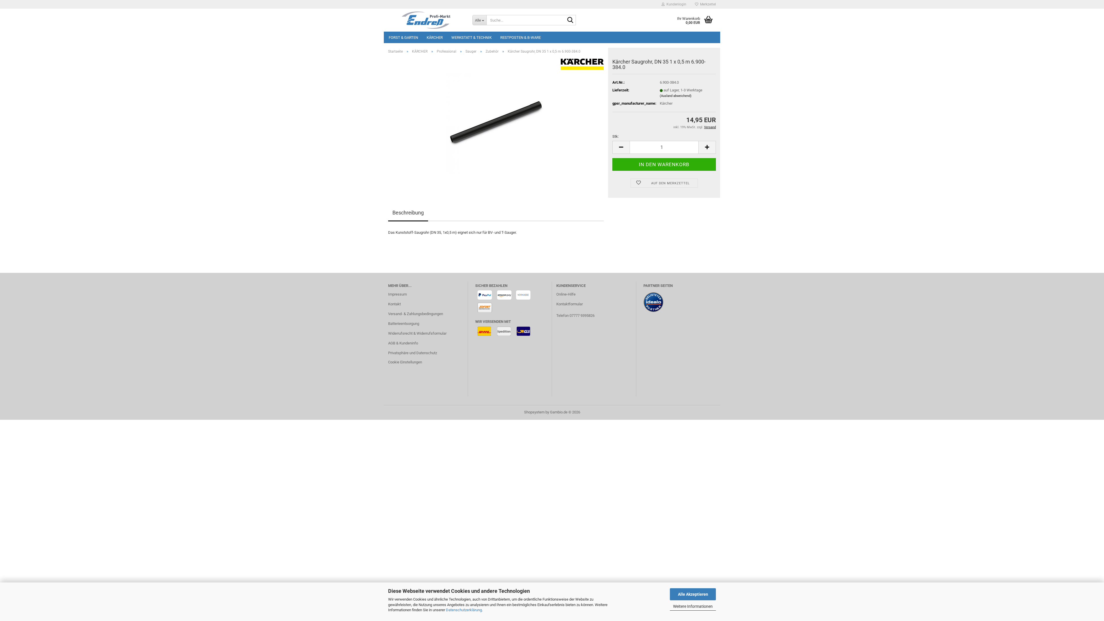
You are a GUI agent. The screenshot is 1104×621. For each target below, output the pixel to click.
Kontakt (394, 304)
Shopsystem (534, 412)
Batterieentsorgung (403, 323)
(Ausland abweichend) (675, 96)
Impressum (397, 294)
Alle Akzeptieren (693, 594)
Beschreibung (408, 213)
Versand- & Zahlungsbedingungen (415, 314)
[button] (621, 147)
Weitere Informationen (693, 606)
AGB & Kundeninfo (403, 343)
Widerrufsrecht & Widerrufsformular (417, 333)
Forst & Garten (403, 37)
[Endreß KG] (426, 20)
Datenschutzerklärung (464, 610)
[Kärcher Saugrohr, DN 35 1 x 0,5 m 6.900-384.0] (496, 123)
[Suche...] (570, 20)
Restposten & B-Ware (520, 37)
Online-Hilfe (566, 294)
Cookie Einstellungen (405, 362)
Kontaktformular (569, 304)
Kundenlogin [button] (675, 4)
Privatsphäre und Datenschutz (412, 353)
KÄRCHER (435, 37)
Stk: (615, 136)
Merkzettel (707, 4)
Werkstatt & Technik (471, 37)
